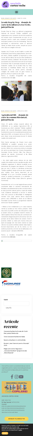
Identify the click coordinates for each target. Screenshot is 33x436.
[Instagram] (16, 377)
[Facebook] (12, 377)
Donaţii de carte (10, 18)
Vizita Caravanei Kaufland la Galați (14, 337)
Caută (6, 300)
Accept (5, 433)
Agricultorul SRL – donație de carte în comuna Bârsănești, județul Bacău (14, 117)
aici (14, 78)
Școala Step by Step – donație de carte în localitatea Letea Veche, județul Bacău (16, 25)
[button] (16, 12)
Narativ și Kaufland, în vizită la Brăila (14, 340)
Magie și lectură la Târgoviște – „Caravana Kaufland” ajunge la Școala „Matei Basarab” (15, 351)
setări (20, 430)
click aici (12, 237)
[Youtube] (21, 377)
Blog (2, 18)
